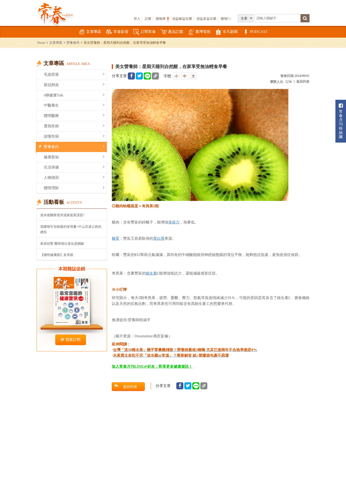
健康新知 (51, 157)
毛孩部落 (51, 74)
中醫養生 (51, 105)
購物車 (162, 18)
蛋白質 (159, 238)
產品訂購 (175, 32)
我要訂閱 (72, 340)
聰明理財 (51, 188)
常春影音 (121, 32)
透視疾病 (51, 126)
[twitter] (139, 76)
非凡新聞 (230, 32)
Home (41, 42)
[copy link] (155, 76)
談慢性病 (51, 136)
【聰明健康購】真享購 (56, 255)
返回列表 (303, 81)
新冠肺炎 (51, 85)
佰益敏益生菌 (182, 18)
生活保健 (51, 167)
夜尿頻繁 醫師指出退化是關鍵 (62, 243)
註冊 (148, 18)
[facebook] (131, 76)
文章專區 (93, 32)
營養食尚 (73, 42)
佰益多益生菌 (206, 18)
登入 (137, 18)
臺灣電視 (202, 32)
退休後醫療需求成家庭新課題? (62, 215)
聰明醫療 (51, 116)
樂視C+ (226, 18)
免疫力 (174, 222)
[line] (147, 76)
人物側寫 (51, 178)
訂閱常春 (148, 32)
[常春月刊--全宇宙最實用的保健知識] (55, 13)
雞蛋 (115, 238)
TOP (332, 481)
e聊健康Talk (53, 95)
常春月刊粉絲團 (341, 124)
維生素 (151, 273)
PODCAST (259, 32)
